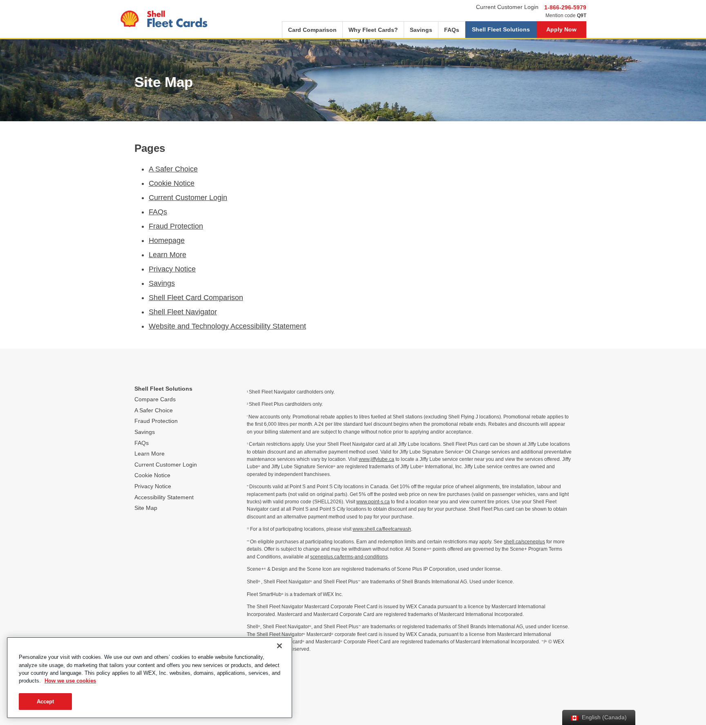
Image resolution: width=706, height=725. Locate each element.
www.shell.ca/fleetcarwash (382, 529)
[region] (150, 677)
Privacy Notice (172, 269)
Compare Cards (155, 399)
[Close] (279, 646)
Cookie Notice (171, 183)
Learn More (167, 255)
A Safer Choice (173, 169)
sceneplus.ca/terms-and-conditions (349, 557)
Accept (45, 701)
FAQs (451, 30)
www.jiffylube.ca (376, 459)
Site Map (145, 508)
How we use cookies (70, 681)
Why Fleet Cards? (373, 30)
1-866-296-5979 (565, 7)
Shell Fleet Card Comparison (196, 298)
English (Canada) (603, 717)
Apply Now (561, 29)
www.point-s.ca (373, 502)
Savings (421, 30)
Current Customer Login (507, 7)
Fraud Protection (176, 226)
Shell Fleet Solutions (501, 29)
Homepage (167, 240)
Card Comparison (312, 30)
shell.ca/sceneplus (524, 542)
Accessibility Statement (164, 497)
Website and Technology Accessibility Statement (227, 326)
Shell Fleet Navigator (183, 312)
